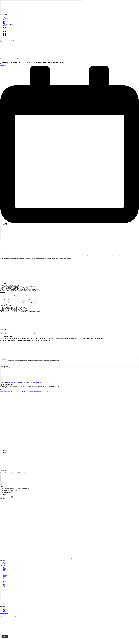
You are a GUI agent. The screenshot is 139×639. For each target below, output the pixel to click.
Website (1, 486)
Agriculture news (3, 382)
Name (1, 482)
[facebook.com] (4, 28)
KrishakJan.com (25, 382)
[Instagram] (2, 367)
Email (1, 484)
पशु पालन (4, 568)
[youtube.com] (4, 35)
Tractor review (30, 382)
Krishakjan (20, 382)
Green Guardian (5, 573)
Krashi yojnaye (15, 382)
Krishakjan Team (3, 385)
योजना (4, 586)
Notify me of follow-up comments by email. (9, 490)
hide (6, 276)
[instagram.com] (4, 33)
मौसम (3, 585)
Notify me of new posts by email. (7, 492)
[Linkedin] (9, 367)
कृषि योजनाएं (37, 382)
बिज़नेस (4, 567)
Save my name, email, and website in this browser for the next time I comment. (15, 488)
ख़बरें (3, 577)
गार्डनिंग (4, 579)
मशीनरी (4, 570)
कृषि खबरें (34, 382)
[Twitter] (4, 367)
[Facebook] (7, 367)
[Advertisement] (69, 50)
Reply (4, 449)
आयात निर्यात (5, 575)
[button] (11, 40)
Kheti (7, 382)
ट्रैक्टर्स (1, 59)
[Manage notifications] (3, 636)
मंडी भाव (4, 583)
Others (4, 574)
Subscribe (5, 636)
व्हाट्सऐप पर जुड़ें (4, 613)
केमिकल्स (4, 563)
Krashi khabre (10, 382)
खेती (40, 382)
